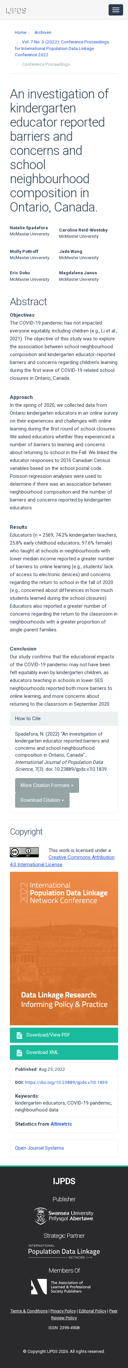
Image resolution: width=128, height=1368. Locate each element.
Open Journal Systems (39, 1148)
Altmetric (61, 1124)
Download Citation (41, 800)
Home (20, 32)
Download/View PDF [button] (42, 1035)
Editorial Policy (92, 1310)
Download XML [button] (37, 1053)
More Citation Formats (46, 785)
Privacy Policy (63, 1310)
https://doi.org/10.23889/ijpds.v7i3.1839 (66, 1082)
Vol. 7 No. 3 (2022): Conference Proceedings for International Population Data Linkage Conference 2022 (62, 48)
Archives (42, 32)
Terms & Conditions (29, 1310)
